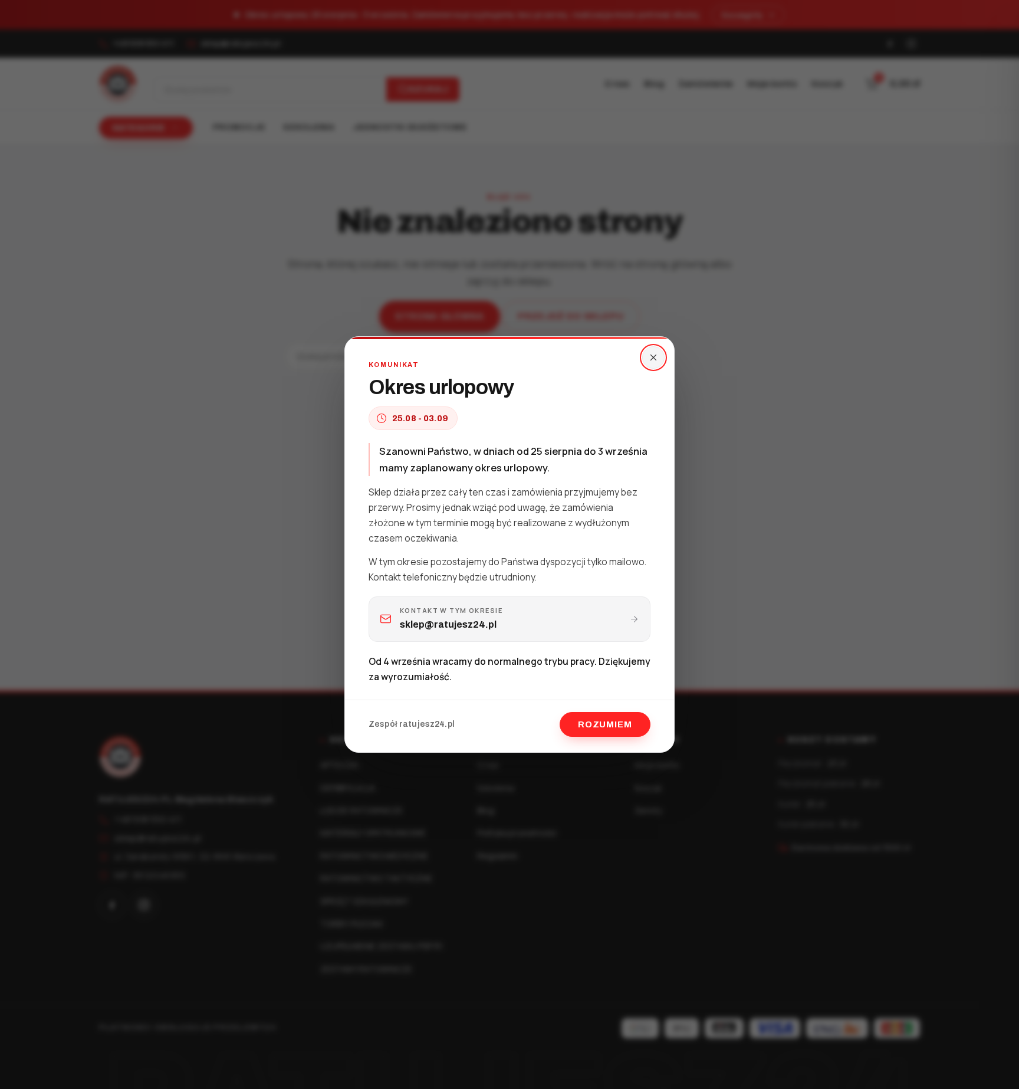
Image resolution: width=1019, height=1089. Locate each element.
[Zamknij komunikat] (653, 357)
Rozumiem (605, 724)
